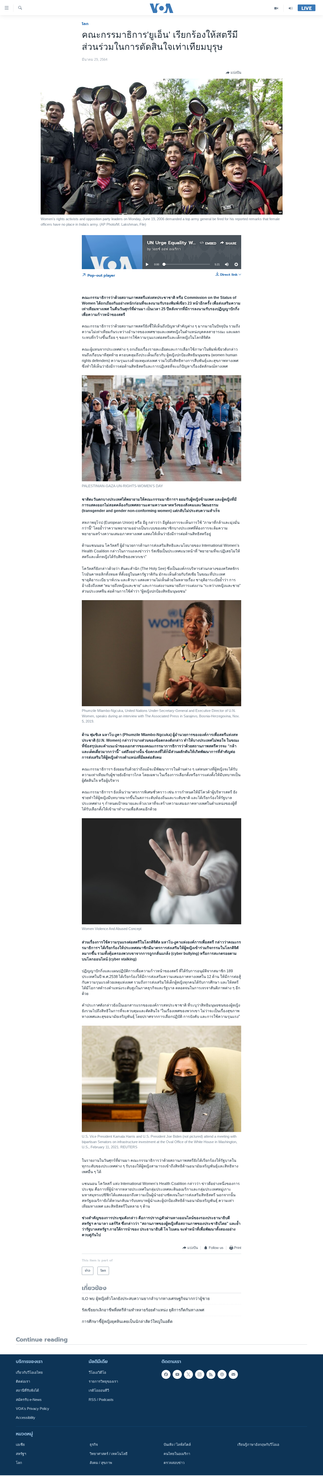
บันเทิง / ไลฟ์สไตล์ (177, 1444)
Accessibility (25, 1418)
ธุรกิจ (94, 1444)
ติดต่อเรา (23, 1381)
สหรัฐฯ (21, 1454)
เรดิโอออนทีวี (99, 1390)
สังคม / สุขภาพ (101, 1463)
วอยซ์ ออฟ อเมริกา (166, 249)
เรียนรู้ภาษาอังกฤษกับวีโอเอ (258, 1444)
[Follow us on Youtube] (177, 1374)
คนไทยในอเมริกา (177, 1454)
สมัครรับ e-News (29, 1400)
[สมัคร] (233, 1374)
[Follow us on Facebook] (166, 1374)
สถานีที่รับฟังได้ (27, 1390)
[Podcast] (222, 1374)
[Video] (276, 8)
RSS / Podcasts (101, 1400)
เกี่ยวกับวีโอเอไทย (29, 1372)
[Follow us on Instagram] (199, 1374)
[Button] (233, 73)
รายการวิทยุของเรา (103, 1381)
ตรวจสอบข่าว (174, 1463)
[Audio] (291, 8)
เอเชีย (20, 1444)
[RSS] (210, 1374)
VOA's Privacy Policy (32, 1409)
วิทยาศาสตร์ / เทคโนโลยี (108, 1454)
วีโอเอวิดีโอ (97, 1372)
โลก (85, 24)
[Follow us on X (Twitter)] (188, 1374)
